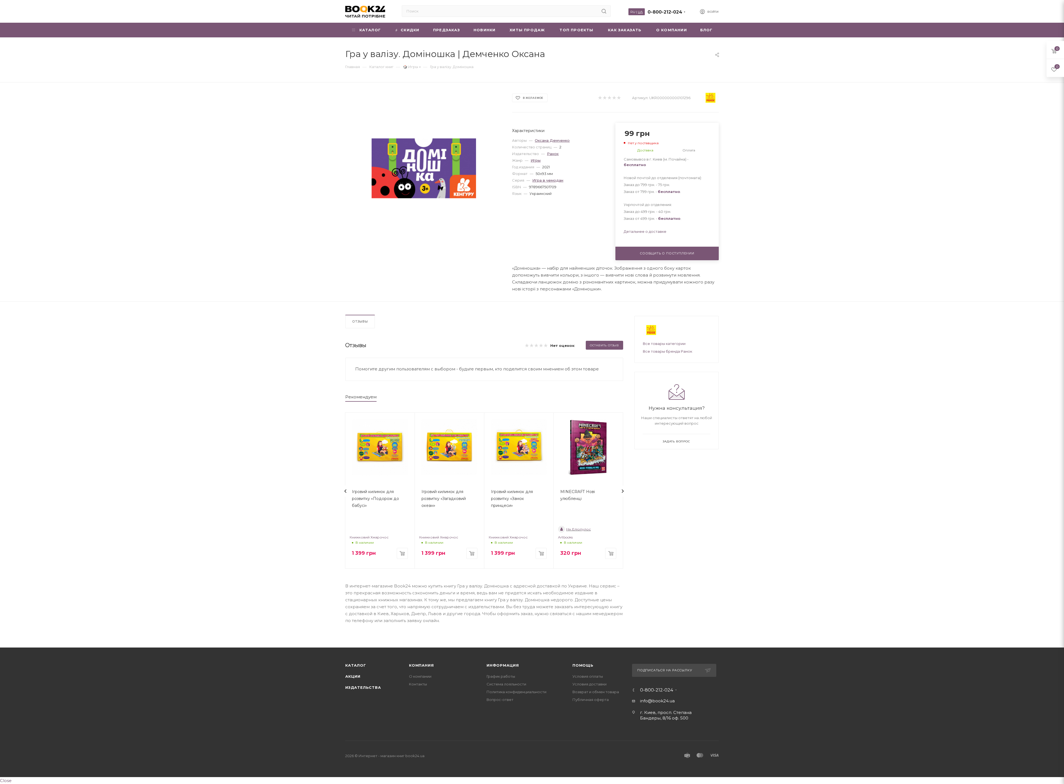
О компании (420, 676)
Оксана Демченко (552, 140)
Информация (503, 665)
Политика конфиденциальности (516, 692)
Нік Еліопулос (578, 529)
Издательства (363, 687)
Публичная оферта (590, 699)
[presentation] (345, 491)
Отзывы (360, 321)
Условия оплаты (587, 676)
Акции (352, 676)
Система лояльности (506, 684)
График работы (501, 676)
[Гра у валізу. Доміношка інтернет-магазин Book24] (424, 168)
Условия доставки (589, 684)
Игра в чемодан (547, 180)
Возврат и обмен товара (595, 692)
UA (640, 12)
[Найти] (604, 11)
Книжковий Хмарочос (369, 537)
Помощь (583, 665)
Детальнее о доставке (645, 231)
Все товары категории (664, 343)
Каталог (355, 665)
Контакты (418, 684)
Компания (421, 665)
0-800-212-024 (665, 12)
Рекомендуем (361, 396)
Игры (536, 160)
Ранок (553, 153)
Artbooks (565, 537)
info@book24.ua (657, 700)
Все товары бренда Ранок (667, 351)
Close (6, 780)
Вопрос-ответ (500, 699)
